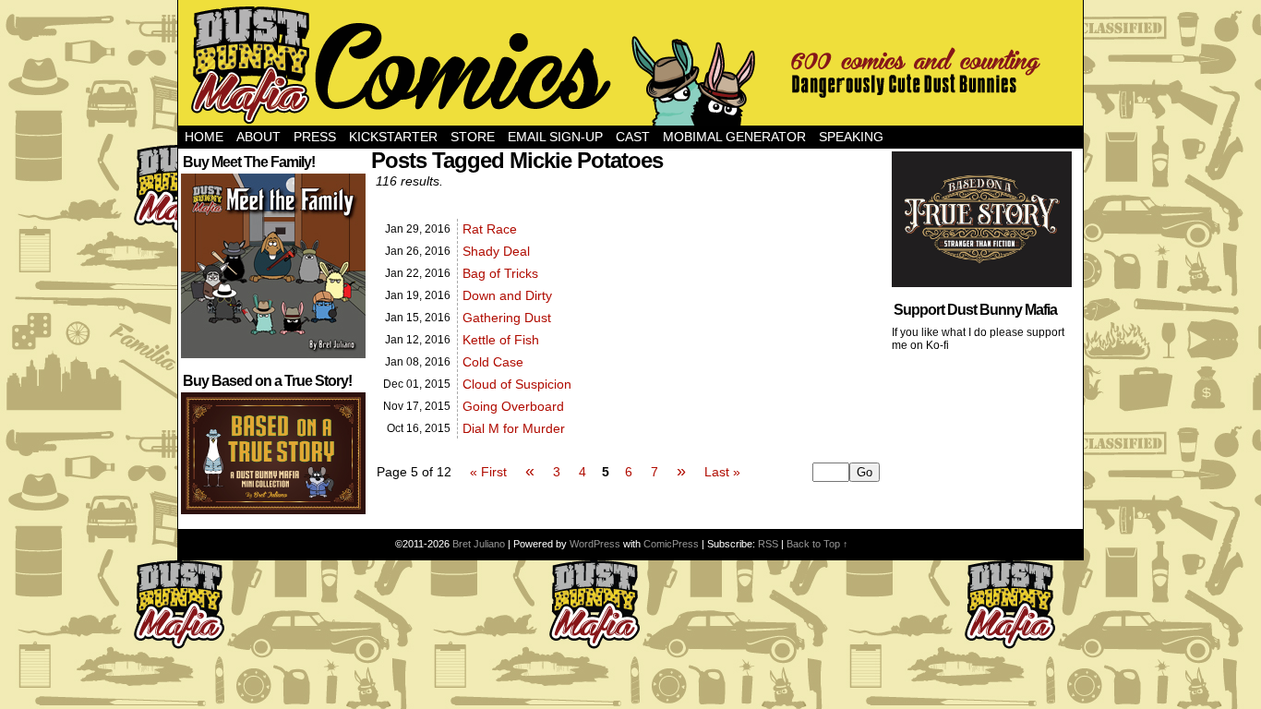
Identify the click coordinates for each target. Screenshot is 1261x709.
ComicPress (671, 543)
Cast (633, 136)
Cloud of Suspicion (516, 384)
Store (472, 136)
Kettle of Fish (500, 339)
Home (204, 136)
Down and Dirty (507, 295)
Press (315, 136)
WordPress (595, 543)
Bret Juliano (478, 543)
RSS (768, 543)
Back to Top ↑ (817, 543)
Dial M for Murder (513, 428)
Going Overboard (513, 406)
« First (488, 471)
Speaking (851, 136)
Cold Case (492, 361)
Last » (722, 471)
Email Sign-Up (555, 136)
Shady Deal (496, 251)
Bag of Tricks (500, 273)
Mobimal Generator (734, 136)
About (258, 136)
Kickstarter (393, 136)
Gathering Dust (506, 317)
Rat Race (489, 229)
